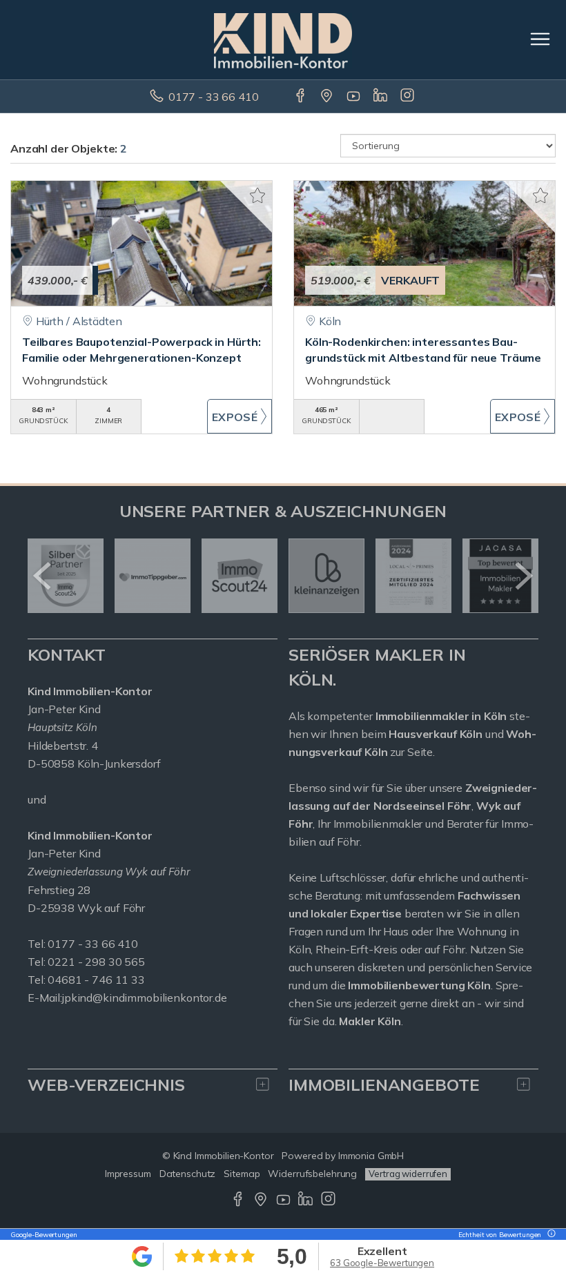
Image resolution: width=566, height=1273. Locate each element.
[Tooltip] (549, 1235)
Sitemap (242, 1173)
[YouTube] (354, 97)
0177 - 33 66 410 (213, 97)
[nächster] (522, 576)
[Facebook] (301, 97)
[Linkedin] (381, 97)
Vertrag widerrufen (408, 1173)
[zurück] (43, 576)
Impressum (128, 1173)
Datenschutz (187, 1173)
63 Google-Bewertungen (382, 1262)
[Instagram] (408, 97)
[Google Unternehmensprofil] (327, 97)
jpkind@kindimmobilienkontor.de (144, 997)
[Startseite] (283, 39)
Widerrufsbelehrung (312, 1173)
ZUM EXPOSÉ (240, 416)
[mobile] (540, 39)
